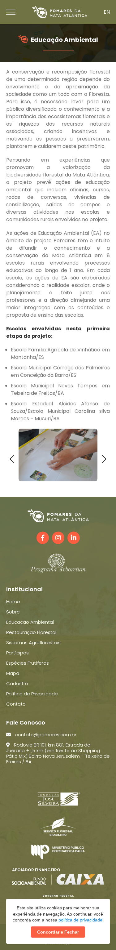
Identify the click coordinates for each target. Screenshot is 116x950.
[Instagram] (58, 538)
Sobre (13, 612)
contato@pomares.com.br (45, 734)
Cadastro (17, 683)
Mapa (12, 673)
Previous (14, 458)
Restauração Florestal (31, 632)
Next (102, 458)
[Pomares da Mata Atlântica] (60, 12)
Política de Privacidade (32, 693)
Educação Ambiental (30, 622)
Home (13, 601)
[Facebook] (43, 538)
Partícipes (17, 652)
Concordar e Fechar (58, 932)
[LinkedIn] (73, 538)
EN (107, 12)
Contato (16, 704)
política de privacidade (80, 919)
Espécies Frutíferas (27, 663)
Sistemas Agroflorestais (33, 642)
